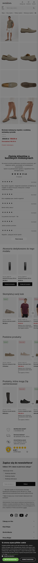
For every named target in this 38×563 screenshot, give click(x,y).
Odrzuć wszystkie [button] (27, 559)
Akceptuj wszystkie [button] (11, 559)
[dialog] (19, 281)
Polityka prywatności (13, 554)
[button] (19, 556)
